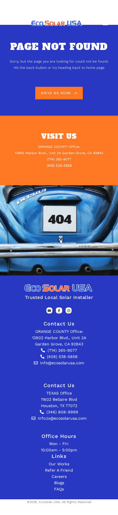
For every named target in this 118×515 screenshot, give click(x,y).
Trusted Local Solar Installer (59, 297)
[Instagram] (69, 310)
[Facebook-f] (59, 310)
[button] (105, 23)
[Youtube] (49, 310)
